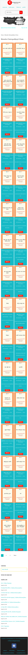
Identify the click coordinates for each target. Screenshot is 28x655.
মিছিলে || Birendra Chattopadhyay (7, 346)
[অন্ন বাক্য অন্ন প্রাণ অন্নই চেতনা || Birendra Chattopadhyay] (7, 241)
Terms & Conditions (21, 650)
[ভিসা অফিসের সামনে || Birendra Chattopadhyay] (20, 431)
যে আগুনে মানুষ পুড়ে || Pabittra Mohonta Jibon (11, 592)
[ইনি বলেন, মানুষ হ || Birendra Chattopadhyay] (7, 113)
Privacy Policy (12, 650)
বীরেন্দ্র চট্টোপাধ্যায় (6, 158)
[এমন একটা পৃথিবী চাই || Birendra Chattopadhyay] (7, 50)
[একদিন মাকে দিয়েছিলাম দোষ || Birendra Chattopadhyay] (20, 209)
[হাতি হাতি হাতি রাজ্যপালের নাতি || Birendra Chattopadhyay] (7, 145)
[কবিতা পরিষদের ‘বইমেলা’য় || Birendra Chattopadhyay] (7, 527)
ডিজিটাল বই (19, 7)
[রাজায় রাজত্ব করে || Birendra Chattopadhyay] (20, 399)
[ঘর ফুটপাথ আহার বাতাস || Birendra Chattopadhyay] (20, 113)
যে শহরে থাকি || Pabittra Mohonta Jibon (9, 607)
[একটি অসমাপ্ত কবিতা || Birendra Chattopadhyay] (20, 337)
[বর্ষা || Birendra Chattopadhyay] (20, 495)
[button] (12, 7)
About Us (5, 650)
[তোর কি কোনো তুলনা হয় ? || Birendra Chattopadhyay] (20, 177)
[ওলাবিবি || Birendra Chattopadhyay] (20, 368)
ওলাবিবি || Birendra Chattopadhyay (20, 378)
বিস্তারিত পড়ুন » (7, 73)
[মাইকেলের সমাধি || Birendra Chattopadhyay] (7, 463)
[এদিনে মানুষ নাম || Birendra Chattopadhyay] (20, 305)
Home (2, 35)
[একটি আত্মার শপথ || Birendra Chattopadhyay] (20, 463)
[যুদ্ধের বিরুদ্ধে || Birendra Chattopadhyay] (7, 431)
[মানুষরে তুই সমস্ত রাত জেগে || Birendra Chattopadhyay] (7, 209)
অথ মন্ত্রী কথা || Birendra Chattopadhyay (7, 378)
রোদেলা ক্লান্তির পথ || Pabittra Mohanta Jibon (10, 602)
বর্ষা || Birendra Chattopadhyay (20, 504)
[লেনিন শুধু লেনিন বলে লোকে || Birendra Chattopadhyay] (20, 145)
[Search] (21, 12)
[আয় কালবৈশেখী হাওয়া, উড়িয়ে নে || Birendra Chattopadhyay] (20, 82)
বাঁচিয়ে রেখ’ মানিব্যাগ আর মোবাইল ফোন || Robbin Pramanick (14, 616)
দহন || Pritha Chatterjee (6, 583)
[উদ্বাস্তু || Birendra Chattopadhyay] (7, 305)
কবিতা (3, 158)
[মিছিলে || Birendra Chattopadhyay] (7, 337)
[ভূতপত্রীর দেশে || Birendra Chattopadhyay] (7, 495)
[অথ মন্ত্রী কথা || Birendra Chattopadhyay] (7, 368)
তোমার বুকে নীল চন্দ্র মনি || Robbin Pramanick (11, 611)
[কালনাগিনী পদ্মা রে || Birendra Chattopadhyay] (20, 50)
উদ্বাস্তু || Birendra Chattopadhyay (7, 314)
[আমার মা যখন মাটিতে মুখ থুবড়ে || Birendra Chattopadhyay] (20, 241)
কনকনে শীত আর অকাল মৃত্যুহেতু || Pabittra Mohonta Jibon (13, 597)
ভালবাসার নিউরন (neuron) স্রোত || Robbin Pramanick (13, 621)
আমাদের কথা (4, 7)
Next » (15, 555)
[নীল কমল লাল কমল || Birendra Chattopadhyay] (20, 273)
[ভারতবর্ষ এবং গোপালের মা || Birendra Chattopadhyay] (7, 399)
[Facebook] (14, 645)
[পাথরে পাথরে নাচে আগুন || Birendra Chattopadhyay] (7, 177)
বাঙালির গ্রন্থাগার (11, 7)
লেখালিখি (24, 7)
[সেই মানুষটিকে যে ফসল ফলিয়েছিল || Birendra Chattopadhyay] (20, 527)
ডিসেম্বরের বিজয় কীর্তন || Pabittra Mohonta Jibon (11, 588)
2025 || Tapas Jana (5, 626)
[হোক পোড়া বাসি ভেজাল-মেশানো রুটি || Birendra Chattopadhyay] (7, 82)
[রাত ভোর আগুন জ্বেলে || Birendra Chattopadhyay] (7, 273)
